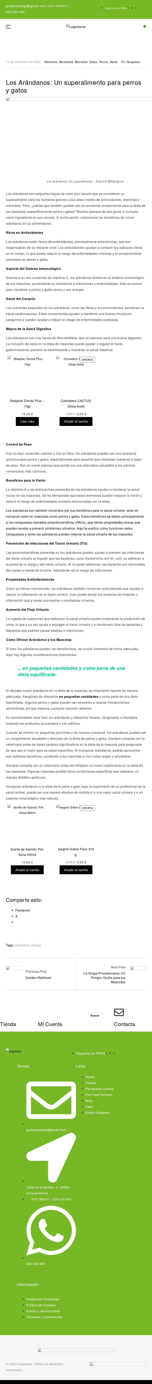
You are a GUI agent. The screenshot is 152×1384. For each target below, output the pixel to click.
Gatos (93, 62)
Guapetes (133, 62)
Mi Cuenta (50, 1023)
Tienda (8, 1023)
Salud (114, 62)
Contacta (124, 1023)
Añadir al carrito (76, 421)
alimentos (22, 945)
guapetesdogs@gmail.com (26, 6)
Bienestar (81, 62)
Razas (36, 945)
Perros (103, 62)
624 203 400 (15, 12)
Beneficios (66, 62)
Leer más (27, 421)
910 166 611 (57, 6)
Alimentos (51, 62)
